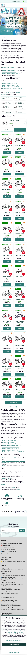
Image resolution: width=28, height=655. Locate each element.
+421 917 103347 (11, 549)
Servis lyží (4, 573)
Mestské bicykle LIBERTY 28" (9, 67)
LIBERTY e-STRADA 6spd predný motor (20, 344)
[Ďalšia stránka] (16, 406)
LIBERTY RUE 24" (20, 299)
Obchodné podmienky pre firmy (9, 604)
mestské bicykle (9, 92)
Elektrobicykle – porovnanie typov (10, 457)
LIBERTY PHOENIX (19, 233)
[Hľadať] (18, 5)
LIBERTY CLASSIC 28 (7, 168)
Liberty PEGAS (19, 276)
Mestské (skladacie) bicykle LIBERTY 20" (11, 73)
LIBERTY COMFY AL (7, 189)
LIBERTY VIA (7, 212)
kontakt (13, 487)
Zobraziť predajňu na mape (8, 561)
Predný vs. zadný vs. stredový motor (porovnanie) (13, 461)
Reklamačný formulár (7, 613)
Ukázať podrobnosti (14, 652)
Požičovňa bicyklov (6, 592)
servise (18, 489)
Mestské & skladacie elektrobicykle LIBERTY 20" (13, 88)
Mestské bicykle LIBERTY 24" (9, 72)
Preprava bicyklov (6, 588)
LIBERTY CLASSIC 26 (14, 120)
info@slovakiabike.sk (11, 551)
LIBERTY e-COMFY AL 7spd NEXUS (19, 367)
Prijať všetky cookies (14, 644)
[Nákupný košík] (21, 5)
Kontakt (4, 465)
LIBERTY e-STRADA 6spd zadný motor (7, 367)
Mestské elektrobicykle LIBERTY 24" (10, 86)
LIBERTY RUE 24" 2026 (7, 322)
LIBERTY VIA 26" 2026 (20, 190)
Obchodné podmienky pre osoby (10, 600)
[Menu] (25, 5)
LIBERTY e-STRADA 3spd (7, 344)
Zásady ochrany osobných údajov (14, 640)
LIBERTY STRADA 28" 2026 (7, 146)
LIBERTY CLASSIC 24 (7, 233)
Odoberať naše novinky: (13, 526)
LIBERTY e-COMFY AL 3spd (7, 390)
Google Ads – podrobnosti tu (19, 631)
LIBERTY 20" (16, 483)
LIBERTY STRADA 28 (20, 145)
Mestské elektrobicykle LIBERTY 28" (10, 83)
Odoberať (22, 530)
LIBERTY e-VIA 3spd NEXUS (20, 390)
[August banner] (13, 21)
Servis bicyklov (5, 462)
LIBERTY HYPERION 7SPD (7, 277)
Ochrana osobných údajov (8, 607)
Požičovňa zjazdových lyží (8, 577)
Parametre (21, 130)
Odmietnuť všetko (14, 648)
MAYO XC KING (7, 299)
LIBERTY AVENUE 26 (7, 255)
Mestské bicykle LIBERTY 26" (9, 70)
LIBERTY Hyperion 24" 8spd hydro (20, 322)
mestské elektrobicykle (6, 478)
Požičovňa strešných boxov (8, 582)
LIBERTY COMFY (20, 168)
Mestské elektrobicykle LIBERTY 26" (10, 85)
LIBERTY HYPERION (20, 255)
